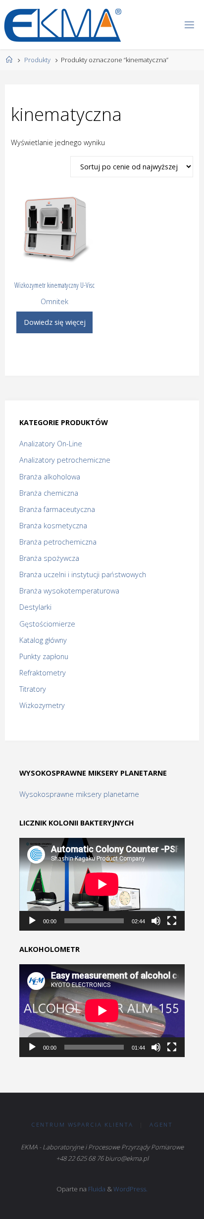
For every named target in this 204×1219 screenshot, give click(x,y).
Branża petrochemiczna (58, 542)
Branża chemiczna (48, 493)
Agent (161, 1124)
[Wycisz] (156, 921)
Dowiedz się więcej (55, 322)
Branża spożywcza (49, 558)
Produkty (37, 59)
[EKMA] (62, 24)
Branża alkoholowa (49, 476)
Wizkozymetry (42, 705)
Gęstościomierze (47, 624)
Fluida (96, 1188)
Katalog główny (43, 640)
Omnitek (54, 301)
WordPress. (130, 1188)
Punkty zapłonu (43, 656)
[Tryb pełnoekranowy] (172, 921)
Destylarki (35, 607)
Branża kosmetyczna (53, 525)
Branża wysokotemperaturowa (69, 590)
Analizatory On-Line (50, 443)
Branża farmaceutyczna (57, 509)
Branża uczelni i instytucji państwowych (82, 574)
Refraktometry (42, 672)
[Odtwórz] (32, 921)
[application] (102, 884)
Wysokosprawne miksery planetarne (79, 794)
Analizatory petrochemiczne (64, 460)
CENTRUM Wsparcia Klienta (82, 1124)
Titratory (32, 689)
